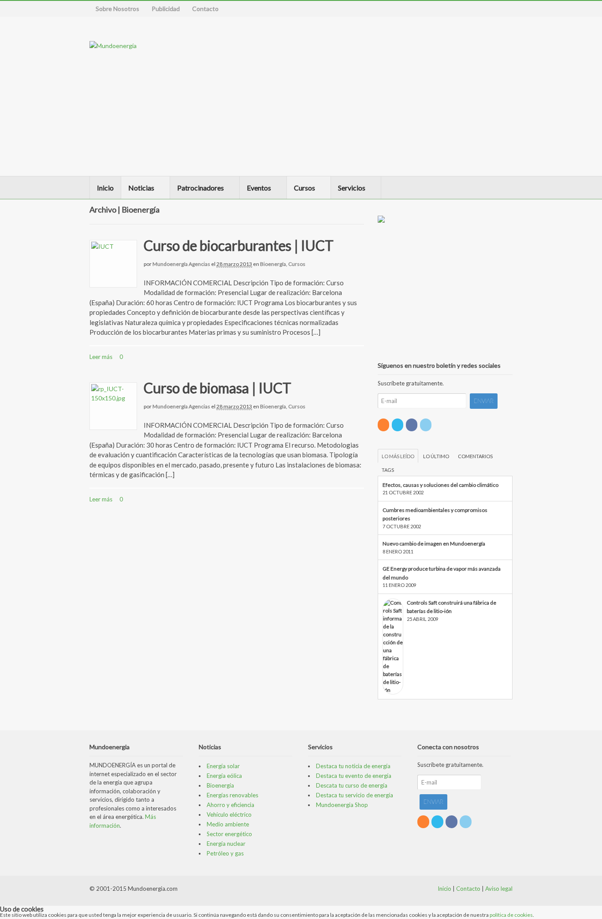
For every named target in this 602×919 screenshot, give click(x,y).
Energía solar (223, 766)
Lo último (436, 456)
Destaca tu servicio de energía (354, 795)
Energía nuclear (226, 843)
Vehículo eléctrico (229, 814)
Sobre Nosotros (117, 8)
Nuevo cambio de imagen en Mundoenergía (434, 543)
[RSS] (384, 424)
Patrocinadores (200, 187)
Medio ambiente (228, 824)
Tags (388, 470)
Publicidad (166, 8)
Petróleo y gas (225, 853)
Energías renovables (232, 795)
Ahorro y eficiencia (230, 804)
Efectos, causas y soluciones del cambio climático (440, 485)
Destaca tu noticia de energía (353, 766)
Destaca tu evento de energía (353, 775)
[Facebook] (412, 424)
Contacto (205, 8)
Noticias (141, 187)
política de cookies (511, 915)
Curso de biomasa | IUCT (217, 387)
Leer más (100, 356)
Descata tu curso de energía (351, 785)
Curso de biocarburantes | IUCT (239, 245)
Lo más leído (398, 456)
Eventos (259, 187)
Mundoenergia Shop (342, 804)
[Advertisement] (453, 96)
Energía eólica (224, 775)
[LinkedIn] (426, 424)
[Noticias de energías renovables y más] (113, 45)
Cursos (304, 187)
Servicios (351, 187)
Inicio (105, 187)
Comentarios (475, 456)
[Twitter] (398, 424)
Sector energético (229, 833)
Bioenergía (273, 264)
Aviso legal (499, 888)
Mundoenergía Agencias (181, 264)
